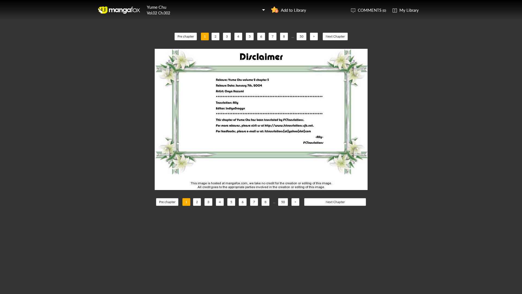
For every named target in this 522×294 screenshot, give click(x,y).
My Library (409, 10)
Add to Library (293, 10)
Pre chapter (186, 36)
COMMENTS (372, 10)
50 (301, 36)
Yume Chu (156, 7)
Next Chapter (335, 36)
